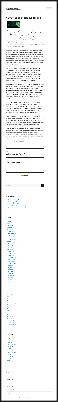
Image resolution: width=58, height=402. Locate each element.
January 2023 (10, 255)
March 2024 (10, 227)
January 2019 (10, 322)
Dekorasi (9, 342)
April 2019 (10, 316)
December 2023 (11, 233)
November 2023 (11, 235)
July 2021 (9, 279)
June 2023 (10, 245)
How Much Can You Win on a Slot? (16, 206)
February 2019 (11, 320)
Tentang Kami (10, 390)
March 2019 (10, 318)
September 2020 (11, 295)
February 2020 (11, 297)
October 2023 (11, 237)
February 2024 (11, 229)
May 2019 (10, 315)
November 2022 (11, 259)
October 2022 (11, 261)
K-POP (9, 348)
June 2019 (10, 313)
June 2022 (10, 269)
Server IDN (10, 356)
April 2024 (10, 225)
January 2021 (10, 289)
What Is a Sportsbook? (13, 202)
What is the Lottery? (13, 200)
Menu (49, 9)
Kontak (8, 393)
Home (7, 369)
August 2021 (10, 277)
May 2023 (10, 247)
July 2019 (9, 311)
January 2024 (11, 231)
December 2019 (11, 301)
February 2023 (11, 253)
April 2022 (10, 273)
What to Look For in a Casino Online (17, 208)
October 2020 (11, 293)
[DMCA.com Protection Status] (25, 175)
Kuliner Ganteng (11, 352)
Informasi (10, 346)
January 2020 (11, 299)
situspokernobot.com (10, 397)
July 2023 (9, 243)
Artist (8, 338)
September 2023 (11, 239)
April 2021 (10, 285)
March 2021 (10, 287)
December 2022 (11, 257)
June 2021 (10, 281)
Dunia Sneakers (11, 344)
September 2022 (11, 263)
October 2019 (11, 305)
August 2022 (10, 265)
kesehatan (10, 350)
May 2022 (10, 271)
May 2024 (10, 223)
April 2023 (10, 249)
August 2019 (10, 309)
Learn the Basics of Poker (14, 204)
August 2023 (10, 241)
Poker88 (9, 354)
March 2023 (10, 251)
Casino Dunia (10, 340)
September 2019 (11, 307)
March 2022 (10, 275)
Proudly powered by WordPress (24, 397)
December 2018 (11, 324)
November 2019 (11, 303)
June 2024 (10, 221)
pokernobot (10, 141)
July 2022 (9, 267)
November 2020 (11, 291)
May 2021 (9, 283)
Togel (24, 141)
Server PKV (10, 358)
